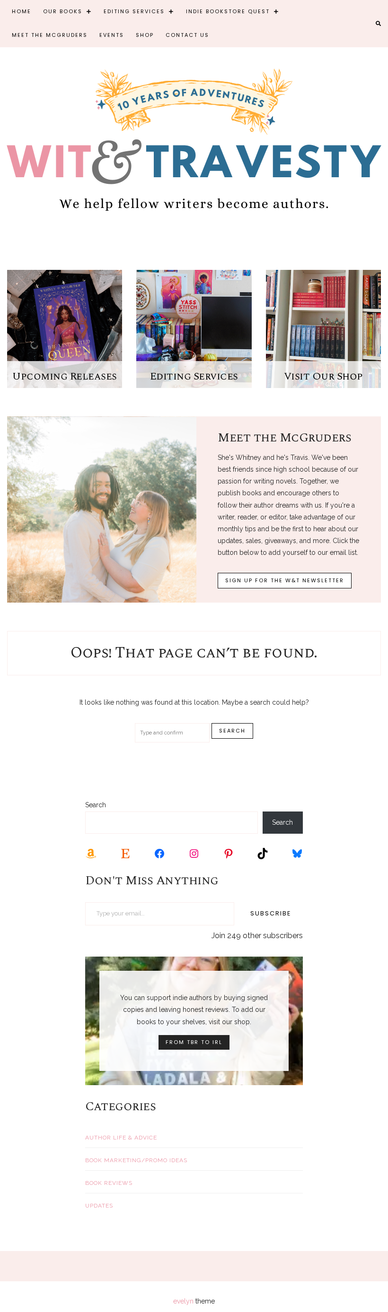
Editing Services (134, 11)
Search (95, 805)
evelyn (183, 1301)
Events (111, 35)
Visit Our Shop (323, 376)
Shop (145, 35)
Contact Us (187, 35)
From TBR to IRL (194, 1042)
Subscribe (270, 913)
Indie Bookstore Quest (228, 11)
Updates (99, 1205)
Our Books (62, 11)
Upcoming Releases (64, 376)
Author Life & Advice (121, 1137)
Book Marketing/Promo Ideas (136, 1160)
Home (21, 11)
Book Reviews (108, 1183)
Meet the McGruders (50, 35)
